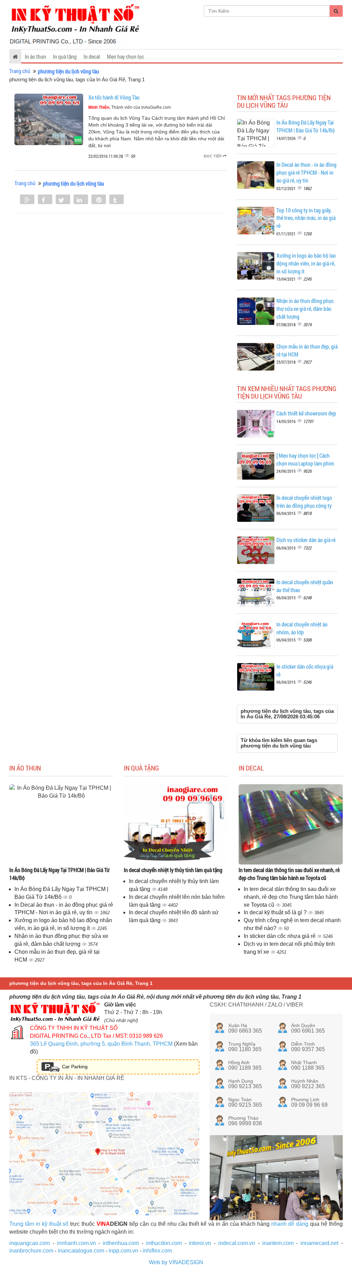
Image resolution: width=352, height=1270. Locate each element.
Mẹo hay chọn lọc (125, 56)
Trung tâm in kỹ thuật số (38, 1224)
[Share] (27, 200)
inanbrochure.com (31, 1251)
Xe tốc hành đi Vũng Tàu (114, 97)
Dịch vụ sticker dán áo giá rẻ (306, 539)
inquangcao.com (29, 1243)
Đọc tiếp (213, 156)
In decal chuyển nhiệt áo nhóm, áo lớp (302, 628)
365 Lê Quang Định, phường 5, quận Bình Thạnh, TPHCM (101, 1044)
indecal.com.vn (236, 1243)
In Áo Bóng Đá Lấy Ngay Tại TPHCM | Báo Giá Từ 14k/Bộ (305, 126)
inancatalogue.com (81, 1251)
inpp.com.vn (123, 1251)
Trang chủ (19, 70)
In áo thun (35, 56)
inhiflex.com (157, 1251)
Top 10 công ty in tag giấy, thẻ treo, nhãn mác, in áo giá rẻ (306, 218)
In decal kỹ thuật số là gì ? (276, 912)
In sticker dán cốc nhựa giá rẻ (280, 936)
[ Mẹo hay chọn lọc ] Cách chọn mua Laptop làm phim (305, 459)
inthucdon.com (164, 1243)
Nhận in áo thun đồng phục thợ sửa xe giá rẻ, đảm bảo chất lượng (305, 308)
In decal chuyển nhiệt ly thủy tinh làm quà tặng (173, 869)
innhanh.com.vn (76, 1243)
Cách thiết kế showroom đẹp (306, 413)
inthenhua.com (121, 1243)
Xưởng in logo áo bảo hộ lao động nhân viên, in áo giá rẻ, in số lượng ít (306, 263)
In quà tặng (65, 56)
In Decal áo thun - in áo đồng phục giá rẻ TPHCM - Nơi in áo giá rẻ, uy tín (306, 172)
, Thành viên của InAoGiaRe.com (129, 107)
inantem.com (278, 1243)
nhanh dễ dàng (290, 1224)
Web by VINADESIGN (176, 1262)
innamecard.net (319, 1243)
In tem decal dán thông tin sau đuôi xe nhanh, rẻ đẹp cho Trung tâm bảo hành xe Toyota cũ (289, 873)
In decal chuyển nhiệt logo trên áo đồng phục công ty (304, 501)
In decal (92, 56)
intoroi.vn (200, 1243)
